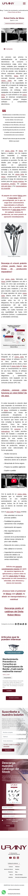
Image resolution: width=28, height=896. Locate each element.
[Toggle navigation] (24, 3)
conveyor (17, 429)
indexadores (5, 431)
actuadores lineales (8, 184)
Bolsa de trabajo (18, 874)
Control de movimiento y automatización (16, 10)
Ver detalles (9, 690)
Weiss (16, 76)
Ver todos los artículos (14, 697)
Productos (10, 872)
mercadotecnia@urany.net (14, 854)
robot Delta (13, 198)
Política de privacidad (14, 889)
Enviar (8, 826)
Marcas (11, 874)
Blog (1, 10)
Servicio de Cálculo (8, 869)
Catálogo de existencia (13, 863)
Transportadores (7, 677)
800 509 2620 (13, 853)
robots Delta (6, 80)
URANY (19, 594)
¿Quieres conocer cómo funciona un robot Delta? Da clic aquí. (14, 393)
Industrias (10, 877)
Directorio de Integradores (21, 877)
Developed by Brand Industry (14, 893)
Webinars (17, 866)
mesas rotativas (18, 181)
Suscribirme (8, 750)
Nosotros (17, 869)
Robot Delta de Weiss (14, 12)
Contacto (11, 866)
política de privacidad (17, 820)
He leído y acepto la (12, 745)
